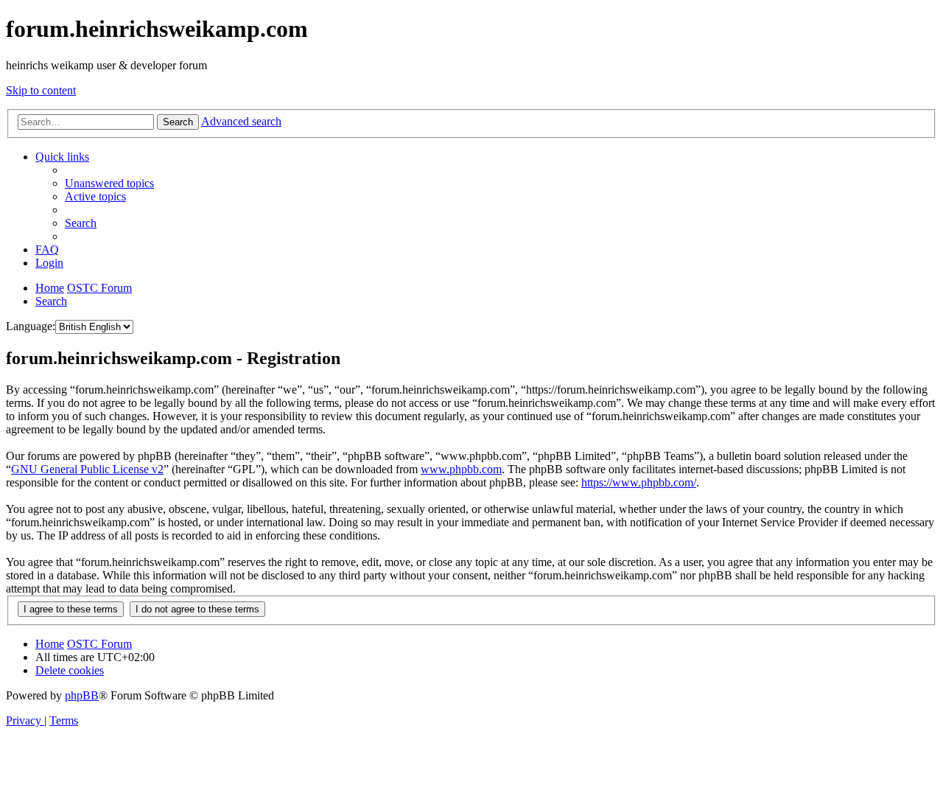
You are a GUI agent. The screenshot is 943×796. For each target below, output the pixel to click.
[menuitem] (109, 183)
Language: (30, 326)
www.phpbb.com (461, 469)
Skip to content (41, 90)
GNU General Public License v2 (87, 469)
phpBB (82, 695)
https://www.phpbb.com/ (638, 482)
